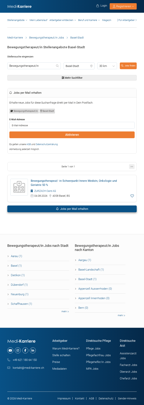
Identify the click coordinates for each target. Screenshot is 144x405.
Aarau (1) (16, 256)
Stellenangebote (16, 20)
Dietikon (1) (18, 275)
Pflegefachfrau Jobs (98, 355)
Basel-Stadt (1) (87, 279)
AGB (28, 144)
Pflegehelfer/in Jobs (98, 362)
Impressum (63, 398)
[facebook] (25, 350)
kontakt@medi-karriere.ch (28, 367)
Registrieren (124, 6)
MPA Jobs (92, 368)
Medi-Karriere (15, 37)
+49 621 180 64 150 (24, 360)
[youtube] (10, 350)
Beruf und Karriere (87, 20)
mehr (64, 311)
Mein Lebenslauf (38, 20)
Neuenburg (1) (19, 294)
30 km (103, 66)
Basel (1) (16, 265)
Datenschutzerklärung (47, 144)
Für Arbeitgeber (126, 20)
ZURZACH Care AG (45, 190)
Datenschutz (106, 398)
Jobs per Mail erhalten (73, 209)
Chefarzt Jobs (128, 378)
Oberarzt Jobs (128, 371)
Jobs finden (130, 66)
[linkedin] (33, 350)
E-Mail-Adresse (17, 119)
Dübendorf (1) (19, 284)
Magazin (106, 20)
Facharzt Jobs (128, 365)
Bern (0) (83, 307)
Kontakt (79, 398)
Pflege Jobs (93, 348)
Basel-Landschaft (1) (91, 269)
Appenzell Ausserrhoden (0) (95, 288)
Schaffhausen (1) (21, 304)
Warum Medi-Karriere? (66, 348)
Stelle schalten (61, 355)
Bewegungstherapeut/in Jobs (46, 37)
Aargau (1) (84, 260)
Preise (56, 362)
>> (131, 166)
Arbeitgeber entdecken (61, 20)
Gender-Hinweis (127, 398)
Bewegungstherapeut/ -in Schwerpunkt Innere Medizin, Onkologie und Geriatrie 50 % (74, 183)
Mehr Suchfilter (73, 77)
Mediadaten (59, 368)
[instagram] (18, 350)
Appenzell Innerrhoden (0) (94, 298)
